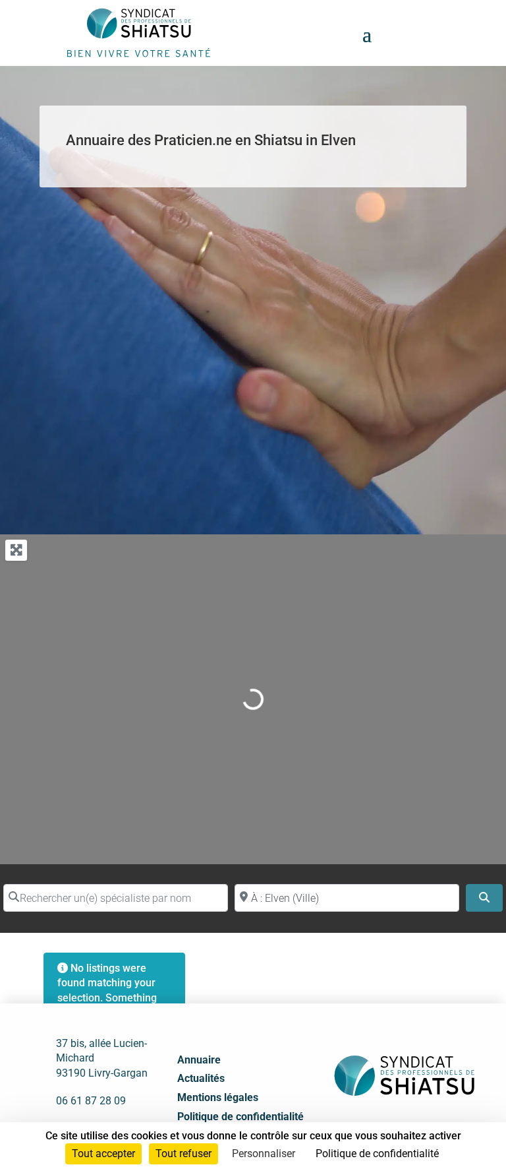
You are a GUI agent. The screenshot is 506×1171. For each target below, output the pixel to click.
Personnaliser (263, 1153)
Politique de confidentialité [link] (377, 1153)
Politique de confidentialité (240, 1116)
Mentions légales (217, 1097)
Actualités (201, 1078)
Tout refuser (183, 1153)
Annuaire (199, 1060)
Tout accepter (103, 1153)
